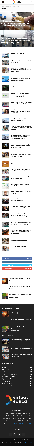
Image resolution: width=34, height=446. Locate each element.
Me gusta (28, 258)
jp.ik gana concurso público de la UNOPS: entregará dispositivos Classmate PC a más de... (20, 95)
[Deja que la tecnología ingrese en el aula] (5, 164)
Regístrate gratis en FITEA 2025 (19, 278)
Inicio (3, 6)
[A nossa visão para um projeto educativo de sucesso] (5, 201)
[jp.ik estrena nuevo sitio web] (5, 55)
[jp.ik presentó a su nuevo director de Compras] (5, 193)
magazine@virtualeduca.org (21, 423)
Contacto (26, 439)
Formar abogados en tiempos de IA (20, 286)
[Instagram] (14, 434)
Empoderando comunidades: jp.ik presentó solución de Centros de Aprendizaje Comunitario (20, 136)
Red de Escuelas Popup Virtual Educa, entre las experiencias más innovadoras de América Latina (21, 215)
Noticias (11, 288)
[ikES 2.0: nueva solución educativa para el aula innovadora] (5, 186)
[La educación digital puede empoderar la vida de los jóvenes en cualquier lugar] (5, 70)
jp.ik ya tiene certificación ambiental (21, 86)
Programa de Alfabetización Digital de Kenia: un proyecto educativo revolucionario (21, 231)
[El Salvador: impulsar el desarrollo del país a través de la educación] (5, 241)
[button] (2, 2)
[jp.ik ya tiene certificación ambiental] (5, 88)
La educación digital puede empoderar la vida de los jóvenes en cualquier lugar (21, 69)
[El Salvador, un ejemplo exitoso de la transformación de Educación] (5, 224)
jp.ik (2, 18)
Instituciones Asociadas (10, 6)
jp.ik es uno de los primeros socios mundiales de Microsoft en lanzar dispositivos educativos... (20, 78)
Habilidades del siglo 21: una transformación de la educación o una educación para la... (21, 154)
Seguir (29, 262)
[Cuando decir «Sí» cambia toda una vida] (5, 296)
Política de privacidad (18, 439)
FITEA (11, 280)
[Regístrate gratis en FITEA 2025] (5, 281)
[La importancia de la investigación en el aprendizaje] (5, 356)
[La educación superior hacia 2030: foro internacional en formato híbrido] (5, 349)
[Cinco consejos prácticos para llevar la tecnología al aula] (5, 178)
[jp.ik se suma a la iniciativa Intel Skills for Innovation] (5, 62)
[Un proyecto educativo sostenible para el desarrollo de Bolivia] (5, 171)
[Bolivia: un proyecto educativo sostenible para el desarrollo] (5, 248)
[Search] (32, 2)
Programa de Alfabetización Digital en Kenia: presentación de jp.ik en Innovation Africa (21, 145)
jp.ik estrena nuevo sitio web (19, 53)
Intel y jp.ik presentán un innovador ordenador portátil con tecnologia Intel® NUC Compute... (21, 111)
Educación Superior (13, 297)
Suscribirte (28, 268)
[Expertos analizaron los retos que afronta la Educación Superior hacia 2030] (5, 341)
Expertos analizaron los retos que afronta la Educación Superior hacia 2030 (21, 341)
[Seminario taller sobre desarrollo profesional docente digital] (5, 208)
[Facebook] (10, 434)
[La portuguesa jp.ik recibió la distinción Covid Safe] (5, 120)
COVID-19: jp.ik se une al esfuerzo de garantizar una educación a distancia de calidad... (21, 127)
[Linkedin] (19, 434)
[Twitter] (23, 434)
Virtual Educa (8, 439)
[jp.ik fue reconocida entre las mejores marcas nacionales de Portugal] (5, 104)
